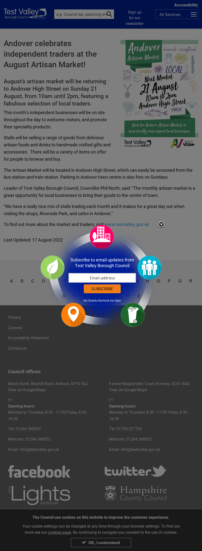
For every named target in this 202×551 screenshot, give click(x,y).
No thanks (91, 301)
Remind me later (109, 301)
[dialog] (101, 275)
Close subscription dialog (161, 224)
